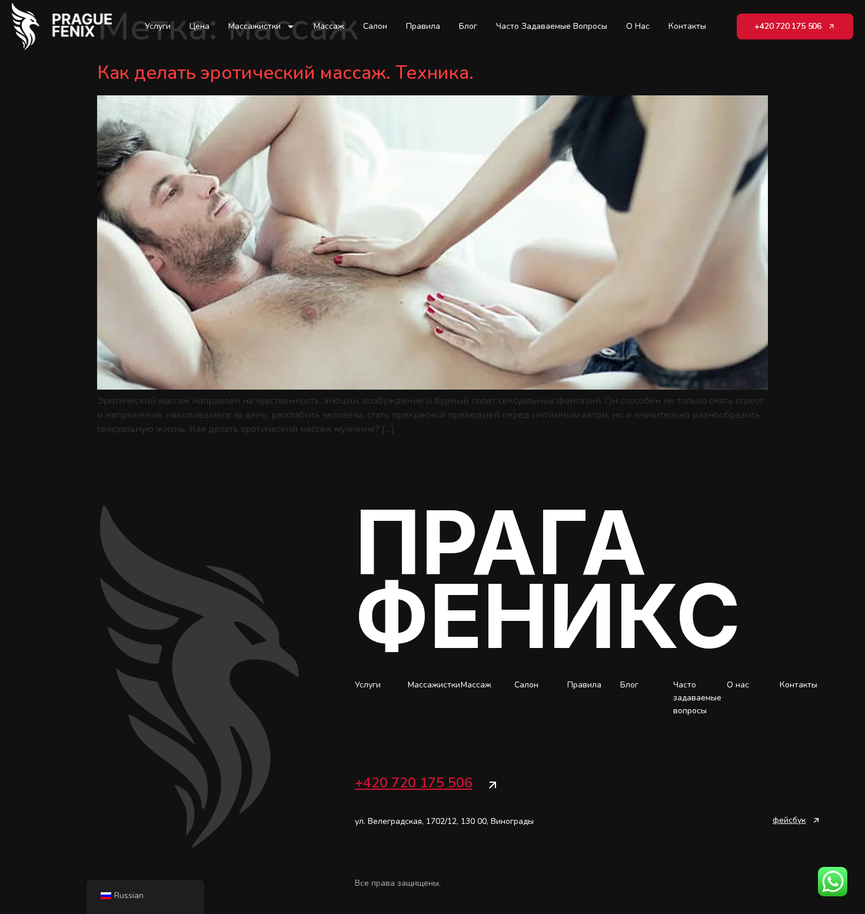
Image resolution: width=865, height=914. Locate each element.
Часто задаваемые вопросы (551, 26)
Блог (468, 26)
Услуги (158, 26)
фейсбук (789, 820)
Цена (199, 26)
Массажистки (254, 26)
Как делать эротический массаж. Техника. (285, 72)
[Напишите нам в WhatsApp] (832, 881)
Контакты (687, 26)
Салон (375, 26)
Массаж (329, 26)
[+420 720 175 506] (492, 785)
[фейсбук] (816, 820)
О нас (638, 26)
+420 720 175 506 (414, 782)
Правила (423, 26)
